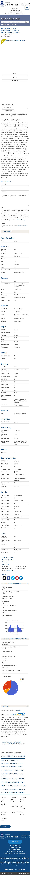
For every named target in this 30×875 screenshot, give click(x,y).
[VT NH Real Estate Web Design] (23, 873)
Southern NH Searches (9, 760)
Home (4, 742)
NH (14, 742)
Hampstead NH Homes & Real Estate (13, 785)
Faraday (18, 710)
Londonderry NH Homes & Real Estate (12, 774)
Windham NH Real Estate (23, 800)
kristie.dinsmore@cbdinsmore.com (16, 13)
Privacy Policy (21, 219)
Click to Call (15, 80)
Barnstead (7, 744)
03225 (13, 744)
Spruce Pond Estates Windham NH (4, 802)
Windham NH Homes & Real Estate (13, 756)
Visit (15, 77)
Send (3, 223)
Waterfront (14, 806)
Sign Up (17, 8)
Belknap (18, 742)
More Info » (5, 564)
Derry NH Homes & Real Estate (12, 767)
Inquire (15, 73)
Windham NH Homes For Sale (14, 800)
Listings (9, 742)
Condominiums (15, 812)
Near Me (14, 24)
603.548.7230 (16, 10)
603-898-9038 (9, 570)
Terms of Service (24, 225)
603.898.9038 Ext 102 (17, 12)
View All (5, 826)
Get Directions (8, 110)
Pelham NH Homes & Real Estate (12, 770)
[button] (26, 22)
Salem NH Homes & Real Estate (12, 763)
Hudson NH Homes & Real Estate (12, 779)
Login (13, 8)
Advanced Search (5, 24)
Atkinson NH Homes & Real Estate (13, 789)
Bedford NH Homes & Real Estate (12, 782)
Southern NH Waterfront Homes (13, 792)
